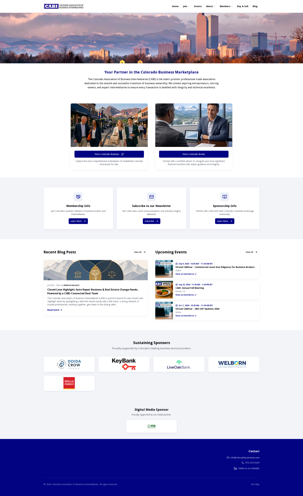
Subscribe (149, 221)
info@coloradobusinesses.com (245, 457)
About (209, 6)
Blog (255, 6)
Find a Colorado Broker (194, 154)
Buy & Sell (242, 6)
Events (198, 6)
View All (137, 252)
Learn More (76, 221)
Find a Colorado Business (107, 154)
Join (185, 6)
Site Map (255, 484)
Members (225, 6)
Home (175, 6)
